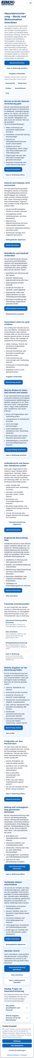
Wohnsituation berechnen (16, 308)
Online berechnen (13, 939)
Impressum (24, 1055)
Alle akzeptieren (17, 1045)
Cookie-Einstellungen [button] (17, 1050)
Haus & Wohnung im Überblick (17, 981)
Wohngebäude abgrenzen (16, 240)
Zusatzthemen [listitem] (20, 88)
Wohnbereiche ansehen (15, 314)
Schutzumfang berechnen (16, 450)
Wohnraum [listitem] (22, 83)
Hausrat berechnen (17, 63)
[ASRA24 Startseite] (8, 3)
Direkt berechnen (12, 245)
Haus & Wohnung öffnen (15, 175)
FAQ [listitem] (7, 93)
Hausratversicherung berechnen (17, 868)
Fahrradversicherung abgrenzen (17, 523)
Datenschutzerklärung (13, 1055)
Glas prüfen (10, 733)
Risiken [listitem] (8, 88)
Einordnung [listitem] (10, 83)
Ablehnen (17, 1041)
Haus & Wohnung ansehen (17, 68)
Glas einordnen (12, 596)
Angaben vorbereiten (17, 73)
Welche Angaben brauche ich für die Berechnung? (16, 1018)
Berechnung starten (13, 382)
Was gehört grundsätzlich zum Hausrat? (16, 1008)
